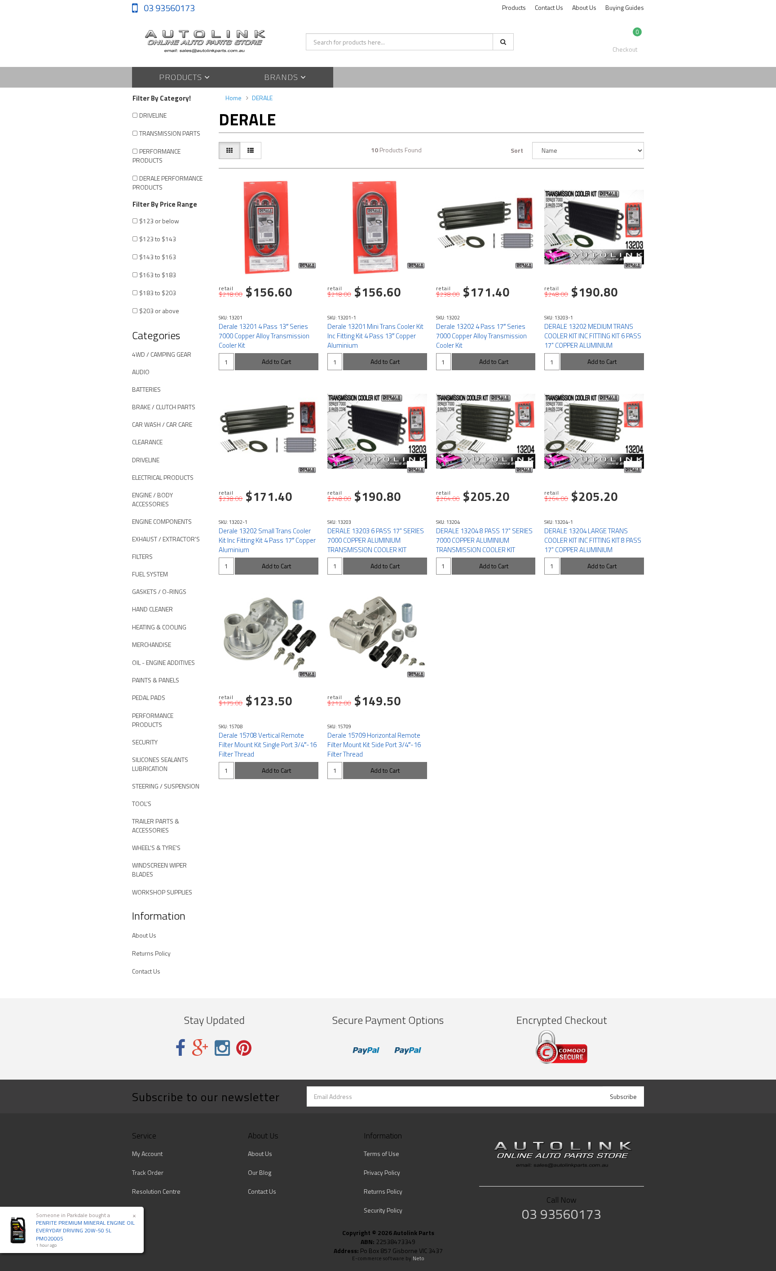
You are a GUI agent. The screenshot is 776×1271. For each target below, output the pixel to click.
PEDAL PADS (148, 697)
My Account (147, 1153)
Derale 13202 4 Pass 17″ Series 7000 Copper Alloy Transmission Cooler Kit (481, 335)
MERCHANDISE (151, 644)
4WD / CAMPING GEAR (161, 354)
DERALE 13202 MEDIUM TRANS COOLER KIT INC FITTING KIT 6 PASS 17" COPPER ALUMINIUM (592, 335)
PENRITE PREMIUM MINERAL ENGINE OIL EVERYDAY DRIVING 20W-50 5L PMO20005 (85, 1230)
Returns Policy (151, 953)
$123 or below (159, 221)
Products (514, 7)
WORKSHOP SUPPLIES (162, 892)
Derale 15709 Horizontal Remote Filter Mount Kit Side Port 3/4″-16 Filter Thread (374, 744)
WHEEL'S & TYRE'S (156, 847)
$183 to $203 (157, 292)
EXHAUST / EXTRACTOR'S (166, 539)
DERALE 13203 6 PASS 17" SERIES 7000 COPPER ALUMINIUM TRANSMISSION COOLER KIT (375, 540)
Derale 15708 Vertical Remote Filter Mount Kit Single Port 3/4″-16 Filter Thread (268, 744)
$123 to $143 (157, 239)
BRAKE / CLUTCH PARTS (163, 407)
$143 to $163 (157, 256)
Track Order (147, 1172)
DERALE (262, 97)
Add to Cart (276, 361)
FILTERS (142, 556)
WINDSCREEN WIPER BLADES (159, 869)
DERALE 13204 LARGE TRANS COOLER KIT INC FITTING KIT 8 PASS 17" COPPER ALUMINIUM (592, 540)
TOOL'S (141, 803)
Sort (517, 150)
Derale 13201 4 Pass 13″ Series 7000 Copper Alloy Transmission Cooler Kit (264, 335)
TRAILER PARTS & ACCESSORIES (155, 825)
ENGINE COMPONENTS (162, 521)
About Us (584, 7)
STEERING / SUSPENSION (165, 786)
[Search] (503, 41)
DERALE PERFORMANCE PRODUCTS (167, 182)
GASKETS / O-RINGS (159, 591)
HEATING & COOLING (159, 627)
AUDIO (141, 371)
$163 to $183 (157, 274)
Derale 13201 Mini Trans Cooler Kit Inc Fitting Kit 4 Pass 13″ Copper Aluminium (375, 335)
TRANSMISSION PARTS (169, 133)
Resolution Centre (156, 1191)
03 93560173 (168, 8)
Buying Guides (624, 7)
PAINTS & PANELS (155, 680)
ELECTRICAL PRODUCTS (163, 477)
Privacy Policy (382, 1172)
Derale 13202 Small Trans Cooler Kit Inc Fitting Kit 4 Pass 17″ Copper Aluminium (267, 540)
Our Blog (259, 1172)
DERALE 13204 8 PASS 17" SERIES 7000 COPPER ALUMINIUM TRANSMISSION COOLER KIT (484, 540)
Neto (418, 1258)
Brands (282, 77)
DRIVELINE (153, 115)
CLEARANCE (147, 442)
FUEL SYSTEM (150, 574)
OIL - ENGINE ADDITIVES (163, 662)
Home (233, 97)
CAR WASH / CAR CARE (162, 424)
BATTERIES (146, 389)
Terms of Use (381, 1153)
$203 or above (159, 310)
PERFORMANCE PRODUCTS (156, 155)
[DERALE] (307, 266)
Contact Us (549, 7)
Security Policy (383, 1210)
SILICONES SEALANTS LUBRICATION (160, 764)
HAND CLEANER (152, 609)
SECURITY (145, 742)
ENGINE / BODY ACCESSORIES (152, 499)
